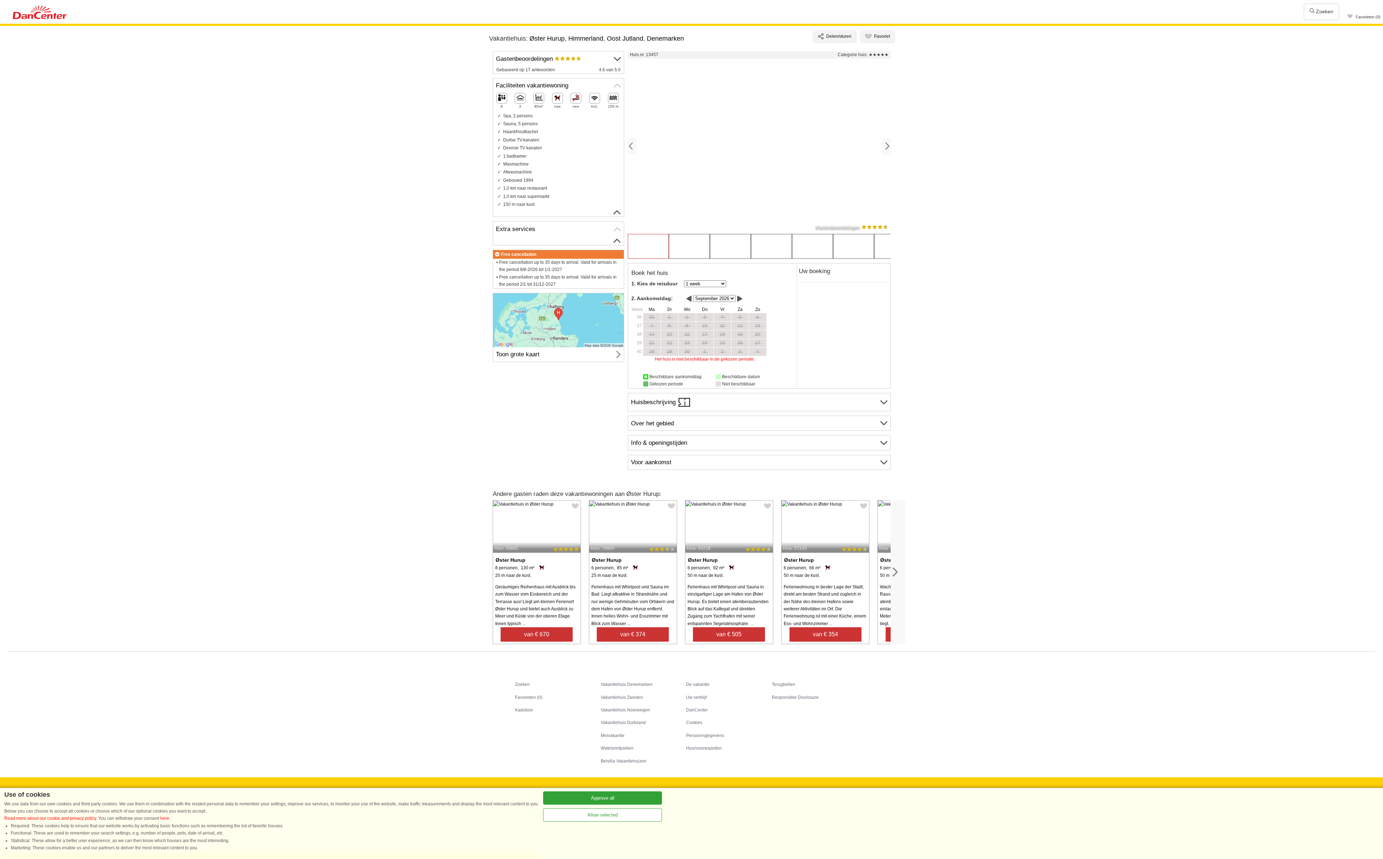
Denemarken (665, 38)
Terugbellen (783, 684)
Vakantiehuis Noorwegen (625, 710)
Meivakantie (613, 735)
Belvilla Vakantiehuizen (623, 761)
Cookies (694, 722)
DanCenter (697, 710)
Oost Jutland (625, 38)
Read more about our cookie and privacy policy (50, 818)
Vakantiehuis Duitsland (623, 722)
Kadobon (524, 710)
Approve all (602, 798)
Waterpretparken (617, 748)
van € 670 (536, 634)
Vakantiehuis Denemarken (627, 684)
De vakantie (698, 684)
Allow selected (602, 815)
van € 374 (632, 634)
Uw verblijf (696, 697)
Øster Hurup (547, 38)
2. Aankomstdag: (652, 298)
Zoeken (1324, 11)
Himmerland (585, 38)
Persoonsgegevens (705, 735)
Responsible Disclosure (795, 697)
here (164, 818)
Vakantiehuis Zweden (622, 697)
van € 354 (825, 634)
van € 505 (729, 634)
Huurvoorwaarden (704, 748)
